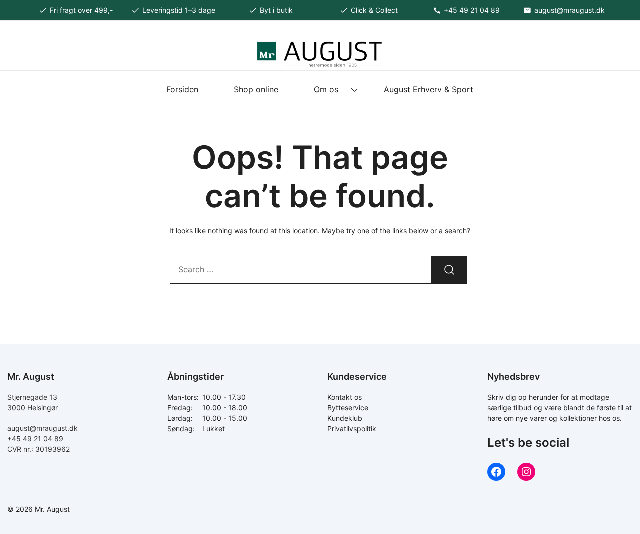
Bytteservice (348, 408)
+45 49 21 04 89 (36, 438)
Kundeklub (345, 418)
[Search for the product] (450, 270)
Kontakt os (345, 397)
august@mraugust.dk (43, 428)
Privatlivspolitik (352, 428)
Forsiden (182, 89)
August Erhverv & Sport (429, 89)
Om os (326, 89)
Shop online (256, 89)
